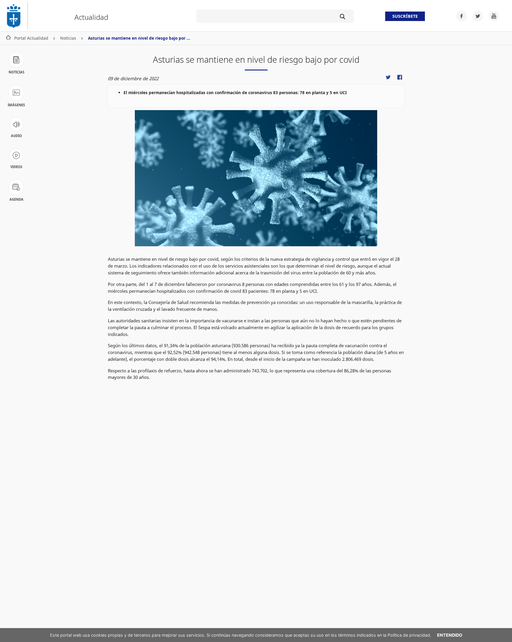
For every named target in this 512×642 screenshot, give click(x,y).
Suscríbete (405, 16)
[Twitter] (476, 15)
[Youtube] (491, 15)
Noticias (68, 38)
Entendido (449, 635)
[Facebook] (460, 15)
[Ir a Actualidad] (16, 15)
